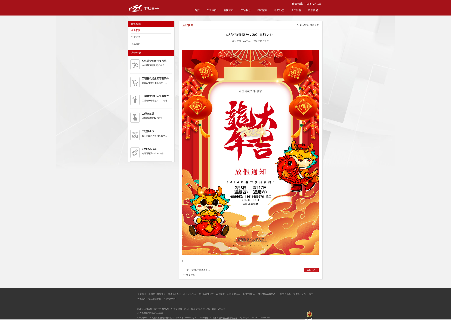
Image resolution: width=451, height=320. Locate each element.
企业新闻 (135, 30)
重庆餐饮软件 (299, 294)
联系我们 (313, 10)
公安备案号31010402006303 (150, 313)
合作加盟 (296, 10)
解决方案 (228, 10)
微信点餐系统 (174, 294)
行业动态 (135, 37)
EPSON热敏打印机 (266, 294)
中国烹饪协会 (249, 294)
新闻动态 (279, 10)
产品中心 (245, 10)
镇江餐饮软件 (155, 298)
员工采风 (135, 43)
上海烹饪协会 (284, 294)
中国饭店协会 (233, 294)
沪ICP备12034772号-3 (186, 317)
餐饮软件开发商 (206, 294)
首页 (197, 10)
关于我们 (212, 10)
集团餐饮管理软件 (157, 294)
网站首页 (303, 25)
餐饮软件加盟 (189, 294)
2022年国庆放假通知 (200, 270)
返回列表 (311, 270)
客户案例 (262, 10)
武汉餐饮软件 (170, 298)
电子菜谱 (220, 294)
